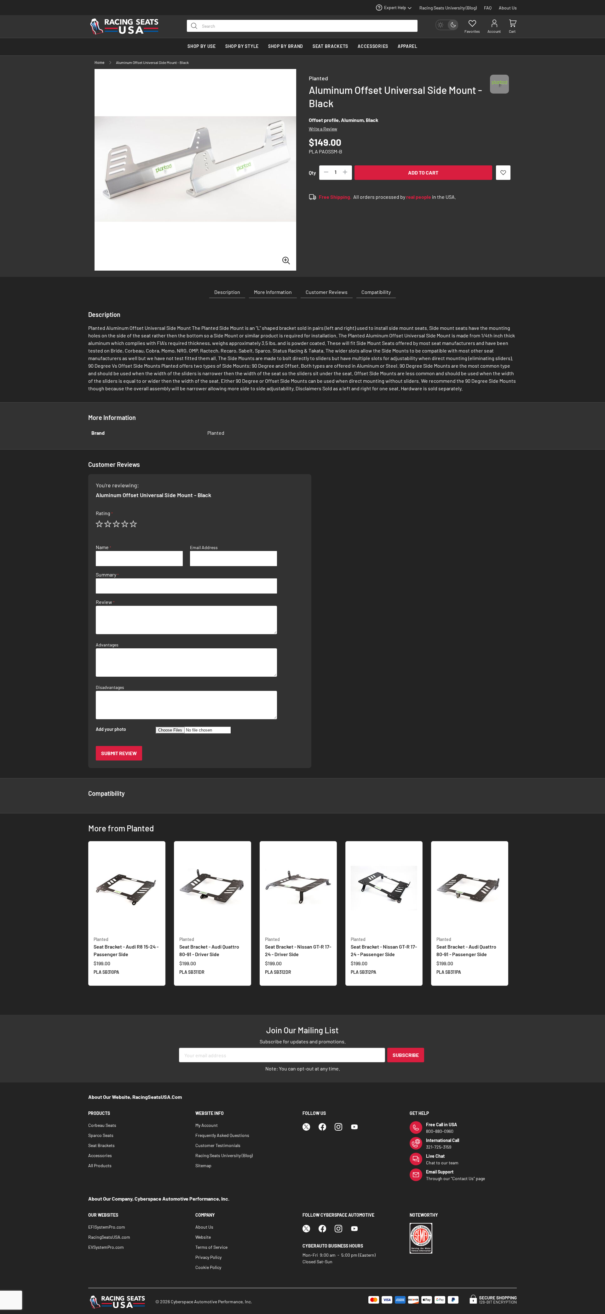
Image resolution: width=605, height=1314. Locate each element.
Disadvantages (110, 687)
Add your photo (111, 729)
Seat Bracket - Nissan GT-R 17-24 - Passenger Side (384, 947)
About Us (508, 7)
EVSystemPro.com (106, 1247)
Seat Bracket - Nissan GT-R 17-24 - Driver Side (298, 947)
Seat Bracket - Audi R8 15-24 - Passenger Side (126, 947)
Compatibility (376, 292)
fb (322, 1127)
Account (494, 31)
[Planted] (499, 90)
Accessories (100, 1155)
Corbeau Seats (102, 1125)
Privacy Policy (208, 1257)
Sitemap (203, 1165)
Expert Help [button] (395, 7)
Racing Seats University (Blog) (448, 7)
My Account (206, 1125)
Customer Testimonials (217, 1145)
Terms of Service (211, 1247)
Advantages (107, 645)
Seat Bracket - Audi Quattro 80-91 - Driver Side (209, 947)
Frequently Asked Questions (222, 1135)
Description (227, 292)
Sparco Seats (100, 1135)
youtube (354, 1127)
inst (338, 1127)
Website (203, 1237)
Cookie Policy (208, 1267)
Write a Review (323, 128)
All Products (100, 1165)
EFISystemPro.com (106, 1227)
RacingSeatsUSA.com (109, 1237)
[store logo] (127, 26)
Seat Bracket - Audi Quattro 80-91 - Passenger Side (466, 947)
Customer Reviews (327, 292)
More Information (273, 292)
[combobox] (302, 26)
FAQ (488, 7)
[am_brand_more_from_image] (127, 888)
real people (418, 197)
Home (100, 62)
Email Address (204, 547)
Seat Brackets (101, 1145)
